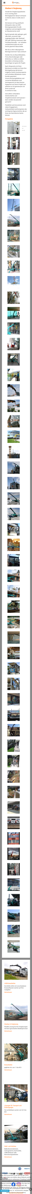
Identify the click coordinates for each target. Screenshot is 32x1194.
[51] (13, 900)
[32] (13, 606)
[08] (13, 236)
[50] (13, 884)
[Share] (24, 126)
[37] (13, 684)
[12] (13, 297)
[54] (13, 946)
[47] (13, 838)
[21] (13, 436)
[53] (13, 931)
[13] (13, 313)
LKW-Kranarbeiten (9, 983)
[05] (13, 189)
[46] (13, 823)
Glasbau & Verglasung (11, 1024)
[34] (13, 637)
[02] (13, 143)
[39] (13, 714)
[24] (13, 483)
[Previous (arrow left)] (22, 130)
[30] (13, 575)
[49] (13, 869)
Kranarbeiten (8, 1065)
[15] (13, 344)
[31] (13, 591)
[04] (13, 174)
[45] (13, 807)
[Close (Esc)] (22, 126)
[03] (13, 158)
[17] (13, 375)
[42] (13, 761)
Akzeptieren (4, 1191)
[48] (13, 853)
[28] (13, 545)
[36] (13, 668)
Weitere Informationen (16, 1193)
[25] (13, 498)
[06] (13, 205)
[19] (13, 406)
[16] (13, 359)
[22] (13, 452)
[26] (13, 514)
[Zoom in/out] (22, 128)
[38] (13, 699)
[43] (13, 776)
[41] (13, 745)
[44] (13, 792)
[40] (13, 730)
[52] (13, 915)
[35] (13, 653)
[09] (13, 251)
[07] (13, 220)
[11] (13, 282)
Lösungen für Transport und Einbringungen (13, 1106)
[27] (13, 529)
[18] (13, 390)
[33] (13, 622)
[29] (13, 560)
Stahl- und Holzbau (10, 1146)
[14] (13, 328)
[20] (13, 421)
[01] (13, 127)
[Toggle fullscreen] (25, 126)
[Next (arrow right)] (24, 130)
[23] (13, 467)
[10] (13, 267)
